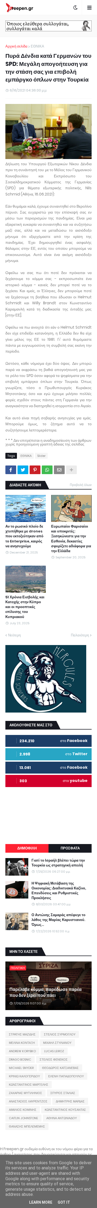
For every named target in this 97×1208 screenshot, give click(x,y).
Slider (41, 456)
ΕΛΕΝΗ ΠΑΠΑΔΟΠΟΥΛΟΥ (66, 1076)
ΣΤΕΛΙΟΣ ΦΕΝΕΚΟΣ (54, 1059)
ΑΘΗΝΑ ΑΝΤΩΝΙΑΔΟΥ (61, 1118)
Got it (64, 1202)
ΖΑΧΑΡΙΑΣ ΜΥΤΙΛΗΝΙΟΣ (25, 1093)
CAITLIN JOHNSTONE (23, 1118)
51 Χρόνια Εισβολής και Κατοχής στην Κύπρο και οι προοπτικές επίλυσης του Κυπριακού (24, 607)
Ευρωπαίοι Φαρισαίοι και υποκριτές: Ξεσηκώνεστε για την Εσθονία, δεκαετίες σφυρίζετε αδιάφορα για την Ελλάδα (71, 539)
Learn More (40, 1202)
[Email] (59, 469)
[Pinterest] (35, 469)
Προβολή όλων (81, 484)
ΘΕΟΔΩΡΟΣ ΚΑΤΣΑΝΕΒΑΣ (60, 1068)
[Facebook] (10, 469)
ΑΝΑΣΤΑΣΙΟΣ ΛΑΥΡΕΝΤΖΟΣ (28, 1101)
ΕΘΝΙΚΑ (37, 46)
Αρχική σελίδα (16, 46)
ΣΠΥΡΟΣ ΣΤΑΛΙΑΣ (62, 1093)
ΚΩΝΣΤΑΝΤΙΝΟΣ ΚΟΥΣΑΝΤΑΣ (65, 1110)
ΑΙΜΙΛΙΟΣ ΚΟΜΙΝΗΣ (22, 1110)
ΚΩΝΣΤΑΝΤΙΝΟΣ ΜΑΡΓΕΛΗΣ (28, 1084)
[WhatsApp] (47, 469)
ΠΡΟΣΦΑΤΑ (70, 848)
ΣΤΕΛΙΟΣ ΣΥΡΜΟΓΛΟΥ (59, 1034)
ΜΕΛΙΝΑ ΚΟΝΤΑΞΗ (22, 1043)
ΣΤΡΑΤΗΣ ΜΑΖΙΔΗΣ (22, 1034)
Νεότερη (14, 635)
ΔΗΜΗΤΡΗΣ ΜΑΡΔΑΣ (70, 1101)
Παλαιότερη (80, 635)
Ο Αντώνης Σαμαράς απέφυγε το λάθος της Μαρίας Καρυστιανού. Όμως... (58, 920)
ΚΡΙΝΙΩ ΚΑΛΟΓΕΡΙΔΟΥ (24, 1076)
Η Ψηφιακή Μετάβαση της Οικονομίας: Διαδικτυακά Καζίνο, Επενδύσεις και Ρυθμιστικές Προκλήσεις (59, 891)
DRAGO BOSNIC (20, 1059)
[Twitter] (23, 469)
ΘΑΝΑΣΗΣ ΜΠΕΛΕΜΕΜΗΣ (27, 1126)
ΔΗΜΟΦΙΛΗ (27, 848)
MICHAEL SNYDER (21, 1068)
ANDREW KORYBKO (22, 1051)
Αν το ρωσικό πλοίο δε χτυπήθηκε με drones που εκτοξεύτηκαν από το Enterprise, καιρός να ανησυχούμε (24, 536)
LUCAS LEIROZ (54, 1051)
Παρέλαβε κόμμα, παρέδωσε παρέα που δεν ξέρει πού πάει (45, 992)
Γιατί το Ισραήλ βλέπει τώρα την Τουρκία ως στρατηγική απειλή (58, 863)
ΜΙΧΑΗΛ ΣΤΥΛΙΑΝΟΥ (57, 1043)
